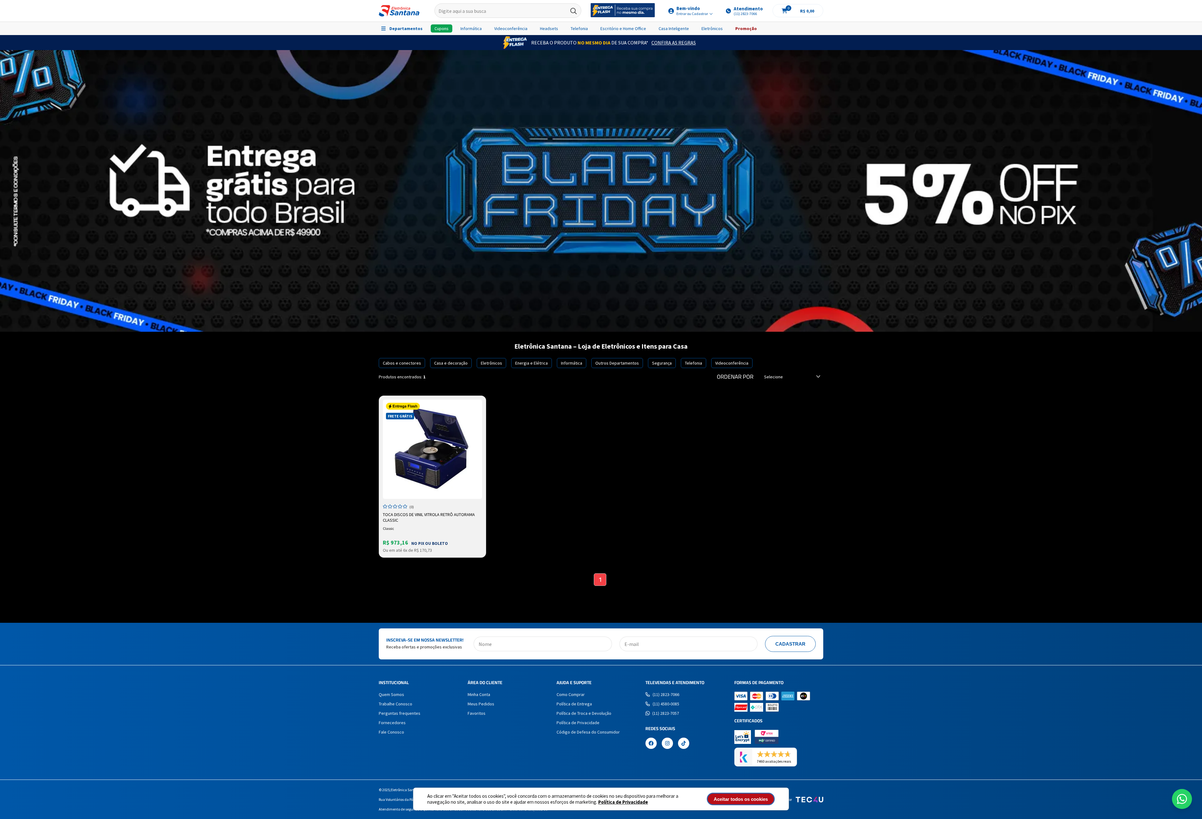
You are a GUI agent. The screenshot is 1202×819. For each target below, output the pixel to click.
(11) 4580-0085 (666, 704)
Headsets (549, 28)
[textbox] (507, 11)
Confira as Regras (673, 42)
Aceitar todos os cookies (741, 799)
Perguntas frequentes (399, 713)
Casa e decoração (451, 363)
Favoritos (476, 713)
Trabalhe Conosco (395, 704)
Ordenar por (735, 377)
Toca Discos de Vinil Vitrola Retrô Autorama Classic (429, 517)
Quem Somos (391, 694)
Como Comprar (571, 694)
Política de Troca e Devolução (584, 713)
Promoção (746, 28)
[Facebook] (651, 744)
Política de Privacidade (623, 802)
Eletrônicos (712, 28)
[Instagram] (667, 744)
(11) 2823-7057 (665, 713)
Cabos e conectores (402, 363)
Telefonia (579, 28)
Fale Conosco (391, 732)
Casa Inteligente (674, 28)
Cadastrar (790, 644)
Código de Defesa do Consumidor (588, 732)
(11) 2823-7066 (666, 694)
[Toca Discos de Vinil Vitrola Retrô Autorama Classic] (432, 449)
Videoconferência (510, 28)
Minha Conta (479, 694)
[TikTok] (683, 744)
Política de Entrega (574, 704)
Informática (471, 28)
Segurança (662, 363)
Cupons (441, 28)
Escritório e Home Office (623, 28)
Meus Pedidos (481, 704)
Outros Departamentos (617, 363)
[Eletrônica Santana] (399, 11)
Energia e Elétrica (531, 363)
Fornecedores (392, 722)
